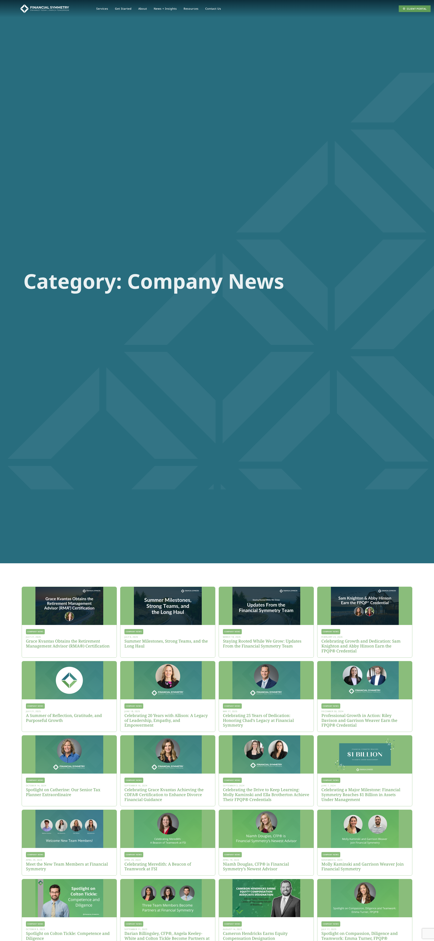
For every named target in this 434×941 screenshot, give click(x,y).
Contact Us (213, 9)
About (142, 9)
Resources (191, 9)
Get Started (123, 9)
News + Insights (165, 9)
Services (102, 9)
